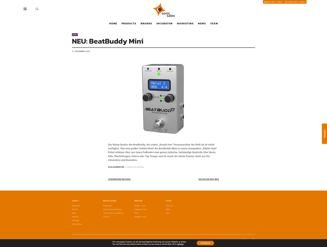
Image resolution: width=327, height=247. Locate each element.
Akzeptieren (205, 243)
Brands (146, 23)
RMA (136, 213)
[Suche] (37, 9)
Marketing (185, 23)
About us (169, 205)
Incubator (164, 23)
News (202, 23)
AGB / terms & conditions (113, 213)
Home (113, 23)
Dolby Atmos (77, 224)
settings (180, 244)
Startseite (76, 205)
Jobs (167, 213)
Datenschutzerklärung (112, 209)
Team (214, 23)
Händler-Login (140, 216)
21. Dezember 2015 (81, 51)
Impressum (107, 205)
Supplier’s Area (296, 2)
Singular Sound (135, 166)
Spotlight (75, 220)
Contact (106, 216)
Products (128, 23)
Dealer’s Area (274, 2)
